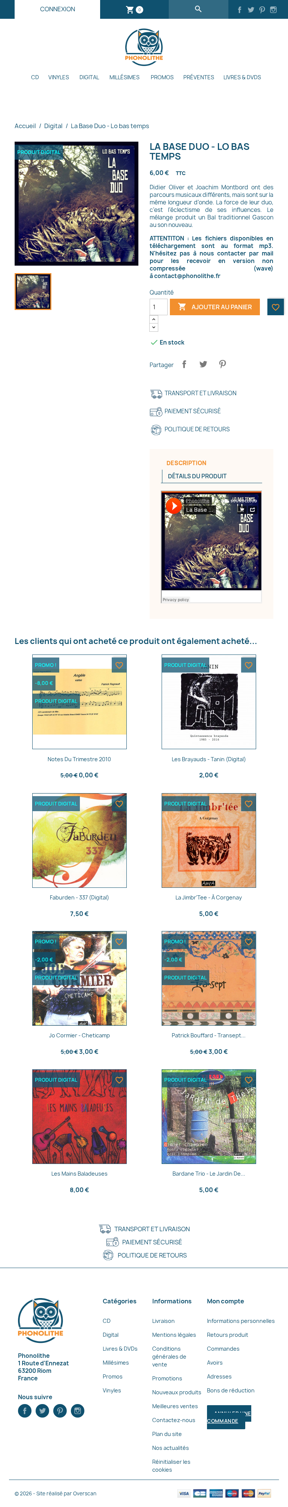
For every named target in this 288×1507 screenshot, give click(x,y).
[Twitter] (250, 10)
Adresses (219, 1376)
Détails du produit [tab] (197, 476)
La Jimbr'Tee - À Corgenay (209, 897)
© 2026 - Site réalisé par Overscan (55, 1493)
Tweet (203, 364)
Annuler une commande (229, 1417)
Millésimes (125, 77)
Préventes (198, 77)
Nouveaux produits (176, 1392)
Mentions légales (174, 1334)
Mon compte (225, 1301)
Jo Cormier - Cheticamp (79, 1035)
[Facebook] (239, 10)
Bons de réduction (231, 1390)
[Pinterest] (262, 10)
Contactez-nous (173, 1420)
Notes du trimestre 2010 (79, 759)
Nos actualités (170, 1447)
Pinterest (222, 364)
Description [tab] (186, 463)
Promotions (167, 1378)
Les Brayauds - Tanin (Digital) (209, 759)
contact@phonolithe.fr (187, 276)
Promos (162, 77)
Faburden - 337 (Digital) (79, 897)
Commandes (223, 1348)
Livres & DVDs (242, 77)
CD (35, 77)
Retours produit (227, 1334)
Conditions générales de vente (169, 1356)
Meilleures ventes (175, 1406)
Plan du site (167, 1433)
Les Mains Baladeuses (79, 1173)
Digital (89, 77)
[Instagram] (273, 10)
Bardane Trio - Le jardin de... (208, 1173)
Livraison (163, 1320)
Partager (184, 364)
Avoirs (215, 1362)
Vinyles (58, 77)
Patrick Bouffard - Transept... (209, 1035)
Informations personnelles (241, 1320)
